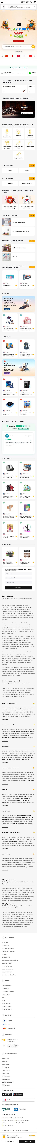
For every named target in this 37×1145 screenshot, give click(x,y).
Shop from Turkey (8, 1125)
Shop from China (21, 1123)
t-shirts (19, 798)
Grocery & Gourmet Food (10, 768)
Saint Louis (5, 1073)
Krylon (10, 170)
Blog (3, 997)
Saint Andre (5, 1070)
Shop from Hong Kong (22, 1120)
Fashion (4, 789)
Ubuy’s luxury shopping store (22, 731)
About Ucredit (6, 1003)
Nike (19, 796)
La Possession (6, 1076)
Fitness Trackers (10, 183)
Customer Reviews (8, 991)
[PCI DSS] (6, 1109)
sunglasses (5, 802)
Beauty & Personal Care (9, 725)
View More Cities (7, 1082)
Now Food (5, 716)
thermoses (14, 841)
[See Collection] (18, 109)
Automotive (6, 811)
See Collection (28, 111)
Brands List (5, 988)
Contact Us (5, 945)
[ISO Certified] (19, 1109)
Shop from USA (7, 1118)
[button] (23, 2)
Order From (18, 52)
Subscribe (18, 587)
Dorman (14, 824)
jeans (26, 798)
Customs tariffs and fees (10, 960)
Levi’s (25, 796)
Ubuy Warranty (7, 972)
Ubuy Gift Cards (7, 1009)
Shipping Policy (6, 963)
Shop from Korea (8, 1123)
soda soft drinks (29, 781)
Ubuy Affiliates (6, 1006)
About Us (5, 942)
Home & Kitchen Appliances (11, 832)
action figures (12, 865)
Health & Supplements (9, 703)
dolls (21, 865)
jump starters (22, 817)
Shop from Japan (8, 1120)
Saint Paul (5, 1061)
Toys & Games (6, 854)
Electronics (5, 746)
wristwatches (21, 800)
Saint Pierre (5, 1064)
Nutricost (29, 714)
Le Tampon (5, 1067)
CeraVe (14, 737)
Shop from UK (19, 1118)
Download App (7, 986)
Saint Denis (5, 1058)
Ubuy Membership (7, 969)
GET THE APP (27, 1141)
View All (32, 165)
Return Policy (6, 994)
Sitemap (4, 954)
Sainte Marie (6, 1079)
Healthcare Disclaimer (9, 975)
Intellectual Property (8, 951)
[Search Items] (33, 46)
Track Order (6, 957)
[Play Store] (18, 1095)
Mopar (22, 824)
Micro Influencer (7, 966)
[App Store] (7, 1095)
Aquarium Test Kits (27, 183)
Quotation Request (8, 948)
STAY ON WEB (10, 1141)
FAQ (3, 1000)
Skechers (26, 170)
